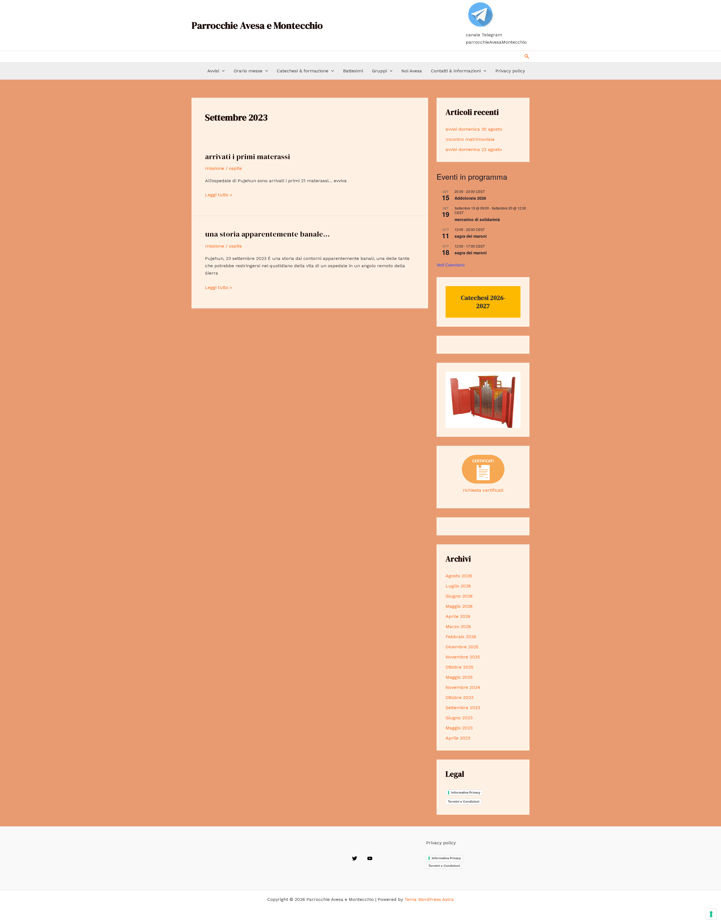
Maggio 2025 (459, 677)
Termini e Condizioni (463, 801)
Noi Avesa (411, 71)
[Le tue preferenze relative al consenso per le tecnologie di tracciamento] (711, 914)
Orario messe (248, 71)
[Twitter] (354, 858)
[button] (526, 56)
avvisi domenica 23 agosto (474, 149)
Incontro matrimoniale (470, 139)
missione (214, 168)
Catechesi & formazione (302, 71)
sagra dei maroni (471, 236)
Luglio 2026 (458, 586)
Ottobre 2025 (459, 667)
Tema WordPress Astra (429, 899)
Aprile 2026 (458, 616)
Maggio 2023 (459, 728)
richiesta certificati (483, 490)
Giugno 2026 (459, 596)
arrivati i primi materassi (247, 157)
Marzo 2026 (458, 626)
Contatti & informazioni (456, 71)
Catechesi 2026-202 (483, 301)
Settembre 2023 (463, 707)
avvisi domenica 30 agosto (474, 129)
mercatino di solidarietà (477, 219)
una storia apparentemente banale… (267, 234)
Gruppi (379, 71)
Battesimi (353, 71)
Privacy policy (510, 71)
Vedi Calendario (451, 265)
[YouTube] (369, 858)
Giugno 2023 (459, 717)
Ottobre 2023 (459, 697)
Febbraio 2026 (461, 636)
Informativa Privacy (465, 792)
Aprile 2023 (458, 738)
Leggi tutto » (218, 195)
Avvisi (213, 71)
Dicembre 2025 (462, 646)
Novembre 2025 (463, 657)
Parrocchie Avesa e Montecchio (257, 25)
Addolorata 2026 (470, 198)
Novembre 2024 (463, 687)
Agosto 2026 (459, 575)
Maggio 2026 (459, 606)
